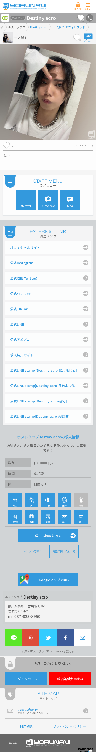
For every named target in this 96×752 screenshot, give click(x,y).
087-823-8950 (27, 616)
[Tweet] (48, 637)
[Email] (82, 637)
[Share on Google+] (30, 637)
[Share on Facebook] (65, 637)
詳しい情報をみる (48, 535)
